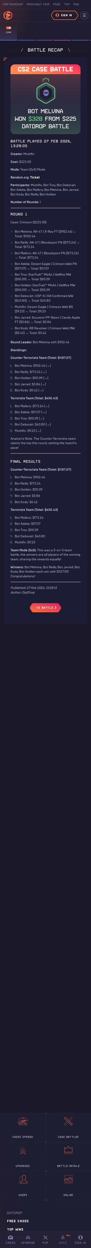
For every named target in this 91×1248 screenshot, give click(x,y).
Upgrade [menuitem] (28, 1243)
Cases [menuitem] (10, 1243)
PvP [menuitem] (47, 1239)
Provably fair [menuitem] (38, 4)
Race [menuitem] (64, 1239)
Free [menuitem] (56, 4)
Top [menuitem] (67, 4)
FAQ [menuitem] (76, 4)
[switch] (9, 27)
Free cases (18, 1221)
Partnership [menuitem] (13, 4)
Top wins (15, 1229)
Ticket (35, 177)
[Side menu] (84, 15)
